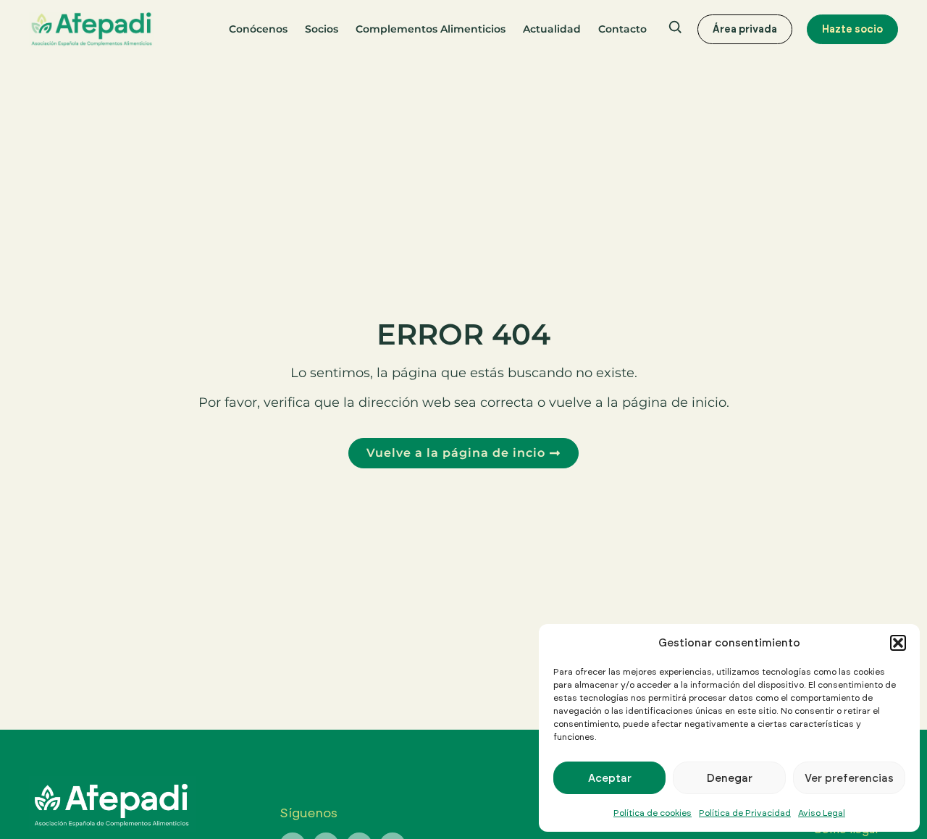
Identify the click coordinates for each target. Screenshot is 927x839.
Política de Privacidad (745, 812)
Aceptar (610, 778)
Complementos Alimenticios (431, 28)
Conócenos (258, 28)
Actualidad (552, 28)
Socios (321, 28)
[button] (898, 643)
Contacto (622, 28)
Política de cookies (652, 812)
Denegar (729, 778)
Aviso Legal (821, 812)
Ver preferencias (849, 778)
